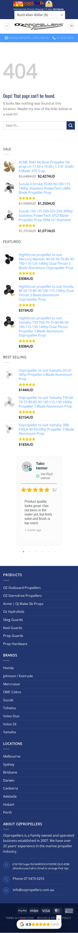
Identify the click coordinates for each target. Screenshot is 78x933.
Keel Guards (12, 628)
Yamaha (9, 732)
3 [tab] (36, 552)
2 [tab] (30, 552)
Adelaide (10, 796)
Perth (7, 812)
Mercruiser (11, 684)
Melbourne (11, 756)
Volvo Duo (11, 716)
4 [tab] (42, 552)
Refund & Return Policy (54, 918)
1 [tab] (23, 552)
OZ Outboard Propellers (22, 587)
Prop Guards (13, 635)
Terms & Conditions (20, 918)
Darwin (8, 780)
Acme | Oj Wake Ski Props (23, 603)
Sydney (8, 764)
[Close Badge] (58, 919)
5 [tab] (48, 552)
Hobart (8, 804)
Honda (8, 668)
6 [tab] (55, 552)
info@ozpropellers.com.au (33, 890)
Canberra (10, 788)
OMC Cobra (12, 692)
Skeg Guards (13, 619)
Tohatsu (9, 708)
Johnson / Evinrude (18, 676)
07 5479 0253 (34, 878)
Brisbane (10, 772)
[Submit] (71, 125)
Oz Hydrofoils (13, 611)
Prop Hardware (15, 644)
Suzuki (8, 700)
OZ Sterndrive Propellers (22, 595)
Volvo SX (9, 724)
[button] (7, 26)
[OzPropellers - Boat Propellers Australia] (39, 26)
